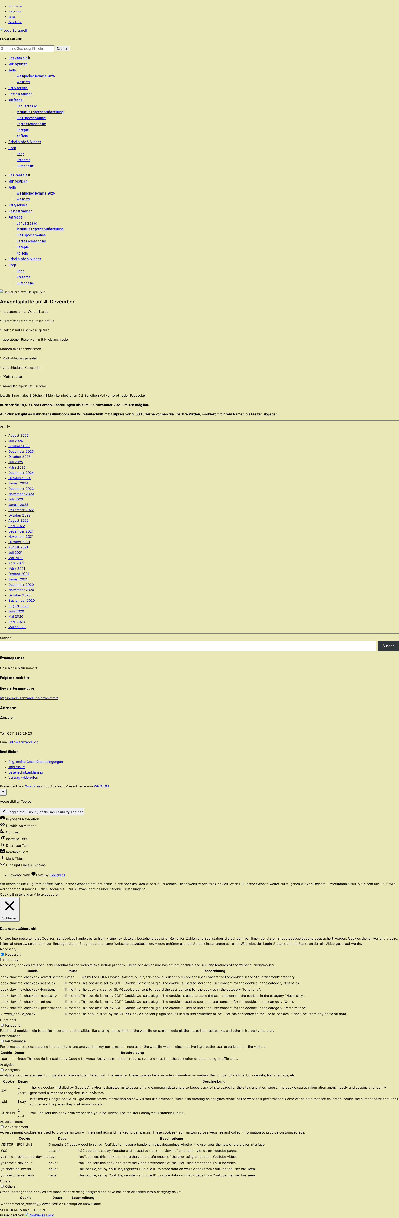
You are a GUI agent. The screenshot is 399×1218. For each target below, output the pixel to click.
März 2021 (16, 568)
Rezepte (23, 130)
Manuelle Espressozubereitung (40, 112)
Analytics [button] (7, 1065)
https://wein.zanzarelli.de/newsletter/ (29, 698)
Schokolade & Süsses (24, 142)
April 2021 (16, 563)
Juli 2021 (15, 552)
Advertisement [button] (11, 1122)
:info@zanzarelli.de (23, 742)
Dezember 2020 (21, 584)
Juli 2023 (15, 499)
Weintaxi (23, 82)
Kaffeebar (16, 100)
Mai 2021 (15, 558)
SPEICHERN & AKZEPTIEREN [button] (22, 1210)
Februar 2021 (18, 574)
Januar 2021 (18, 579)
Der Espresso (27, 106)
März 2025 (17, 467)
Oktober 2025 (19, 456)
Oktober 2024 (19, 478)
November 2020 (21, 590)
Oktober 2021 (19, 542)
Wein (12, 70)
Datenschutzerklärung (25, 772)
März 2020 (17, 627)
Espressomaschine (31, 124)
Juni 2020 (16, 611)
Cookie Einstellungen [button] (16, 894)
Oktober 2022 (19, 515)
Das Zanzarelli (19, 58)
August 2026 (18, 435)
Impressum (16, 767)
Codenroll (57, 875)
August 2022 (18, 520)
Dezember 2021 (20, 531)
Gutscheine (15, 22)
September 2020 (21, 600)
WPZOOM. (102, 786)
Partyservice (18, 88)
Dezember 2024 (21, 473)
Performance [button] (10, 1036)
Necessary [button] (8, 949)
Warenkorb (14, 11)
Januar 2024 (18, 483)
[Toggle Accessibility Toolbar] (3, 792)
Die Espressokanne (31, 118)
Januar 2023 (18, 505)
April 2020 (16, 622)
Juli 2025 (15, 462)
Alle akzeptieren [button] (46, 894)
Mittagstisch (18, 64)
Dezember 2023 (21, 489)
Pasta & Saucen (20, 94)
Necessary (13, 954)
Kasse (11, 16)
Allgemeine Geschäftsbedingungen (35, 762)
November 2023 (21, 494)
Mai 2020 (15, 616)
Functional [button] (8, 1020)
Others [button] (5, 1181)
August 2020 (18, 606)
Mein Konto (15, 6)
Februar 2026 (19, 446)
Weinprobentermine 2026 (36, 76)
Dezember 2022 (21, 510)
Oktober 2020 (19, 595)
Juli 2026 (15, 441)
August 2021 (18, 547)
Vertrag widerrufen (23, 777)
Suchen (5, 638)
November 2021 (20, 536)
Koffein (22, 136)
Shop (12, 148)
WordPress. (34, 786)
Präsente (23, 160)
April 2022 (16, 526)
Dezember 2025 (21, 451)
